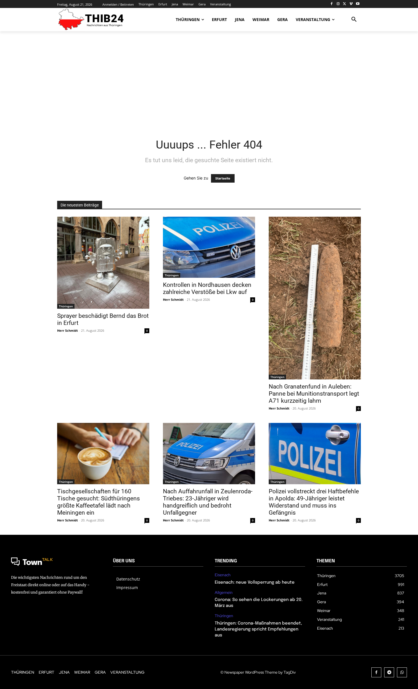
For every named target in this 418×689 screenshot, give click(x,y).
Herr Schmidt (67, 330)
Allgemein (224, 592)
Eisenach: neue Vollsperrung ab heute (255, 582)
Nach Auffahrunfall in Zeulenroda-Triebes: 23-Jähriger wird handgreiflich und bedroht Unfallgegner (208, 502)
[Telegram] (389, 672)
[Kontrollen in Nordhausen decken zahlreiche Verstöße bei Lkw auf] (209, 247)
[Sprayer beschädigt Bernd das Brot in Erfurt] (103, 263)
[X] (345, 4)
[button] (354, 19)
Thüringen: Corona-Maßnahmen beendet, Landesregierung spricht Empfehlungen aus (258, 629)
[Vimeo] (351, 4)
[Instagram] (338, 4)
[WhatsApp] (402, 672)
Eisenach (223, 575)
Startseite (222, 178)
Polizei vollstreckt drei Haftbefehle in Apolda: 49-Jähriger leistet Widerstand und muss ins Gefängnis (314, 502)
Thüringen (66, 306)
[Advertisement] (209, 81)
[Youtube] (357, 4)
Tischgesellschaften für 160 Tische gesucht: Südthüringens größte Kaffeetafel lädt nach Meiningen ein (98, 502)
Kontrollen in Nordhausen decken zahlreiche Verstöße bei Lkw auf (207, 288)
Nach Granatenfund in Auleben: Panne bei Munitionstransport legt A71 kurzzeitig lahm (314, 393)
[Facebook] (331, 4)
